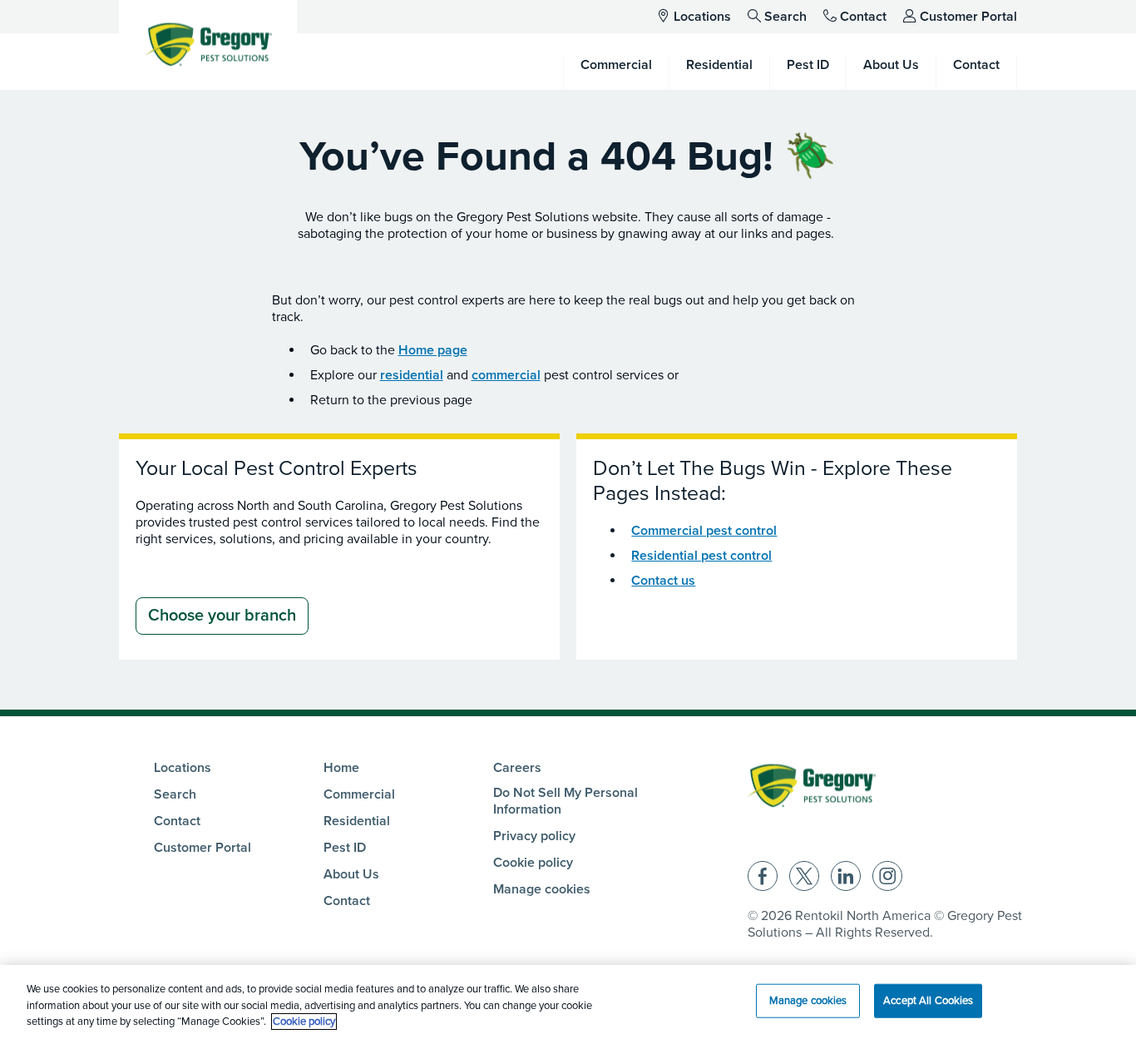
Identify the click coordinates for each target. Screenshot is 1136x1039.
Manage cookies (541, 889)
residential (411, 375)
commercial (506, 375)
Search (785, 16)
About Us (351, 874)
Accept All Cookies (928, 1000)
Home (341, 767)
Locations (702, 16)
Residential (357, 821)
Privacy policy (534, 836)
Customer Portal (968, 16)
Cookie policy (533, 862)
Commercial (359, 794)
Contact (863, 16)
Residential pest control (701, 555)
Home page (432, 350)
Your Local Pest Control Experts (276, 468)
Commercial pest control (704, 530)
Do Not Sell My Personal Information (565, 801)
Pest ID (345, 847)
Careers (517, 767)
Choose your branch (222, 616)
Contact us (663, 580)
